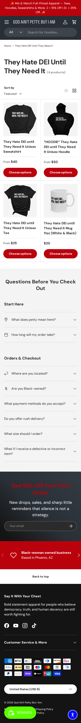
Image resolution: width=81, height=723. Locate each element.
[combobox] (40, 32)
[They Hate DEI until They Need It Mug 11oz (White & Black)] (61, 201)
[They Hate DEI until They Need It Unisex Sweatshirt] (20, 119)
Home (7, 45)
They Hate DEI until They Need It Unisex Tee (19, 228)
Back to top (40, 576)
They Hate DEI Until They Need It (34, 45)
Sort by (9, 88)
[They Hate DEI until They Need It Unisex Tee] (20, 200)
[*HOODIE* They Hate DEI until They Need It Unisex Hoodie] (61, 119)
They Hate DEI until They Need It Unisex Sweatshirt (19, 147)
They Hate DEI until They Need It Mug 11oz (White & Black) (60, 228)
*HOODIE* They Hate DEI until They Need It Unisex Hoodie (60, 147)
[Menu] (6, 22)
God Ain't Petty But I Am (28, 702)
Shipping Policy (44, 709)
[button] (74, 22)
